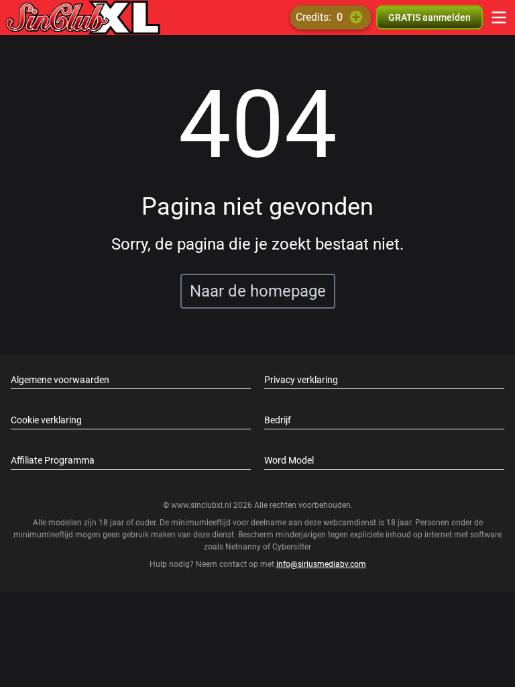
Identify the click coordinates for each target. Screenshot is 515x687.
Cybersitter (291, 546)
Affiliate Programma (53, 460)
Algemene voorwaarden (60, 379)
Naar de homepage (258, 291)
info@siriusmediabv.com (321, 564)
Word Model (289, 460)
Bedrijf (277, 420)
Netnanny (244, 546)
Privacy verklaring (301, 379)
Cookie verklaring (46, 420)
